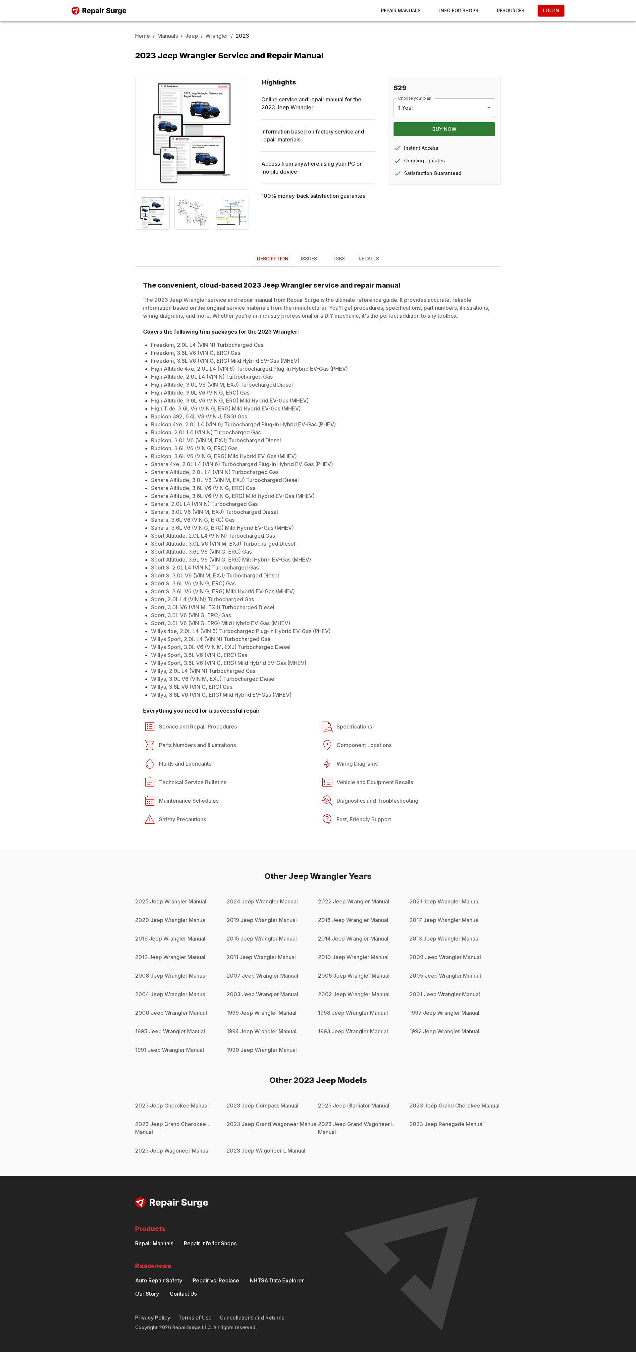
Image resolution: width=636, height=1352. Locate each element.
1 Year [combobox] (405, 107)
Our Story (147, 1293)
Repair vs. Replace (216, 1280)
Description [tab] (273, 258)
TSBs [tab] (339, 258)
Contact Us (183, 1293)
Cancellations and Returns (252, 1317)
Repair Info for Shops (210, 1243)
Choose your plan (414, 98)
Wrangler (216, 35)
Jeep (191, 35)
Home (142, 35)
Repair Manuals (401, 10)
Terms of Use (195, 1317)
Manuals (167, 35)
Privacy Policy (152, 1317)
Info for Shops (458, 10)
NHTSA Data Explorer (277, 1280)
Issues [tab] (309, 258)
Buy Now (444, 129)
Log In (551, 10)
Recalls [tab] (369, 258)
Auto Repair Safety (158, 1280)
